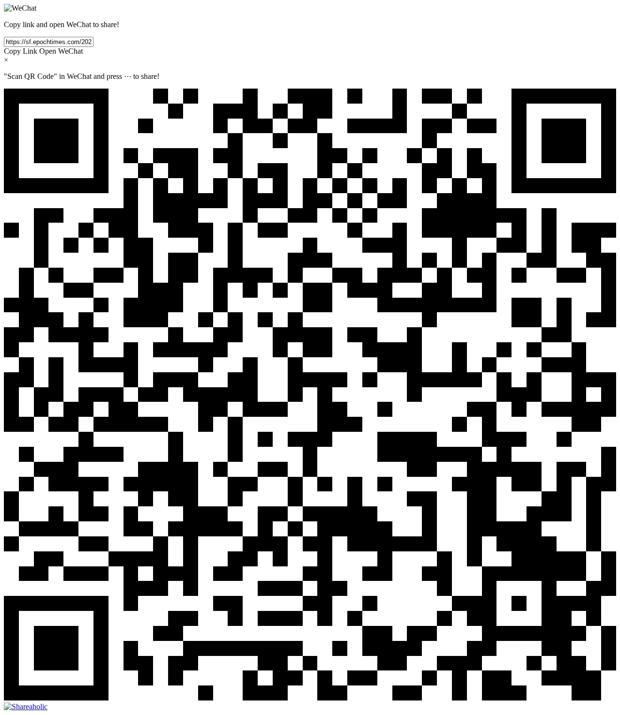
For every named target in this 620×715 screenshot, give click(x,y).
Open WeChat (61, 51)
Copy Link (20, 51)
